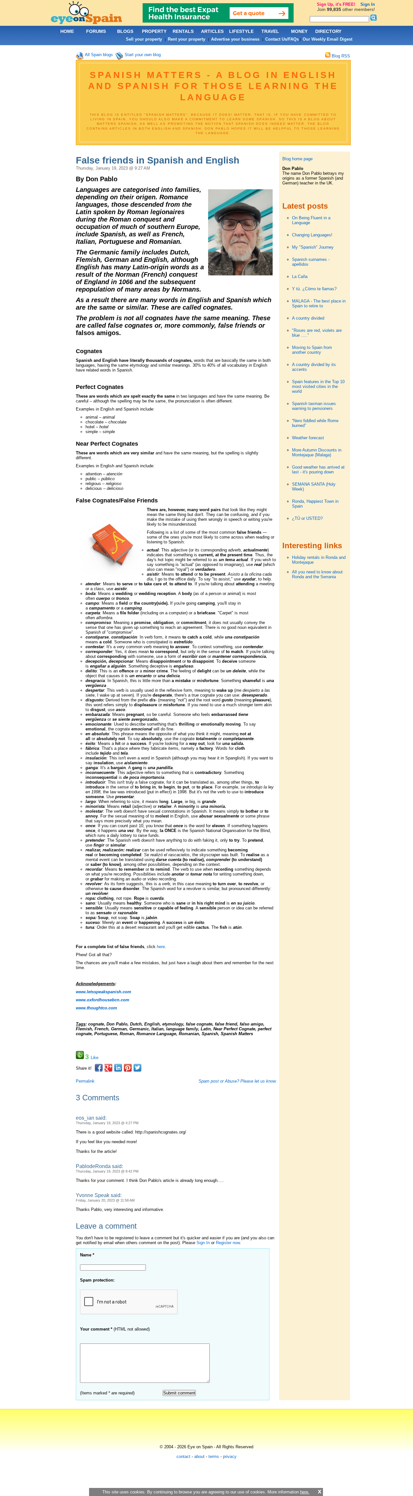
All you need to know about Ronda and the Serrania (317, 574)
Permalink (85, 1081)
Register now (228, 1242)
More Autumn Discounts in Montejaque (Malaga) (316, 452)
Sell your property (144, 39)
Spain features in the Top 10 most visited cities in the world (318, 386)
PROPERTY (154, 31)
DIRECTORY (328, 31)
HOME (67, 31)
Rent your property (186, 39)
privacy (230, 1456)
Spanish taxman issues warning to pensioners (314, 406)
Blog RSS (340, 56)
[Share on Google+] (108, 1068)
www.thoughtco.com (96, 1008)
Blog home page (297, 158)
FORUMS (96, 31)
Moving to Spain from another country (312, 350)
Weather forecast (308, 437)
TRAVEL (270, 31)
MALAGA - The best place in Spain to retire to (319, 303)
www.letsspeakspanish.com (103, 991)
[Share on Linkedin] (118, 1068)
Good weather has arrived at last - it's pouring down (318, 469)
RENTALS (183, 31)
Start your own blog (143, 54)
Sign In (203, 1242)
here (161, 946)
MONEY (299, 31)
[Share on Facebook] (99, 1068)
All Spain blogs (99, 54)
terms (213, 1456)
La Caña (299, 276)
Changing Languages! (312, 235)
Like (94, 1057)
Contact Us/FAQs (282, 39)
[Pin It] (128, 1068)
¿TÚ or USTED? (307, 518)
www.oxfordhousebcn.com (102, 999)
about (199, 1456)
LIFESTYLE (241, 31)
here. (304, 1492)
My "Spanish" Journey (313, 247)
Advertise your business (235, 39)
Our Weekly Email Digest (327, 39)
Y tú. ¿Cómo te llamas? (314, 288)
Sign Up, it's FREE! (336, 4)
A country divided (308, 318)
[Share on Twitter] (137, 1068)
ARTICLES (212, 31)
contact (183, 1456)
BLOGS (125, 31)
